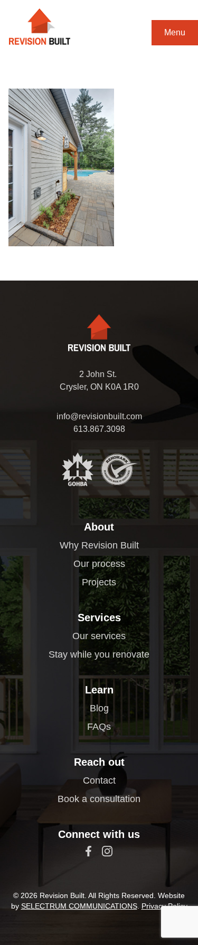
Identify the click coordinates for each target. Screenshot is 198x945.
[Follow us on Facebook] (88, 851)
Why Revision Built (99, 545)
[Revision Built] (39, 26)
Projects (99, 582)
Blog (99, 708)
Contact (99, 780)
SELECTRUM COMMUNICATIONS (79, 906)
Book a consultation (99, 799)
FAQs (99, 726)
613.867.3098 (99, 429)
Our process (99, 563)
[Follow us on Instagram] (107, 851)
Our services (99, 636)
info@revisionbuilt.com (99, 416)
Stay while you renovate (99, 654)
